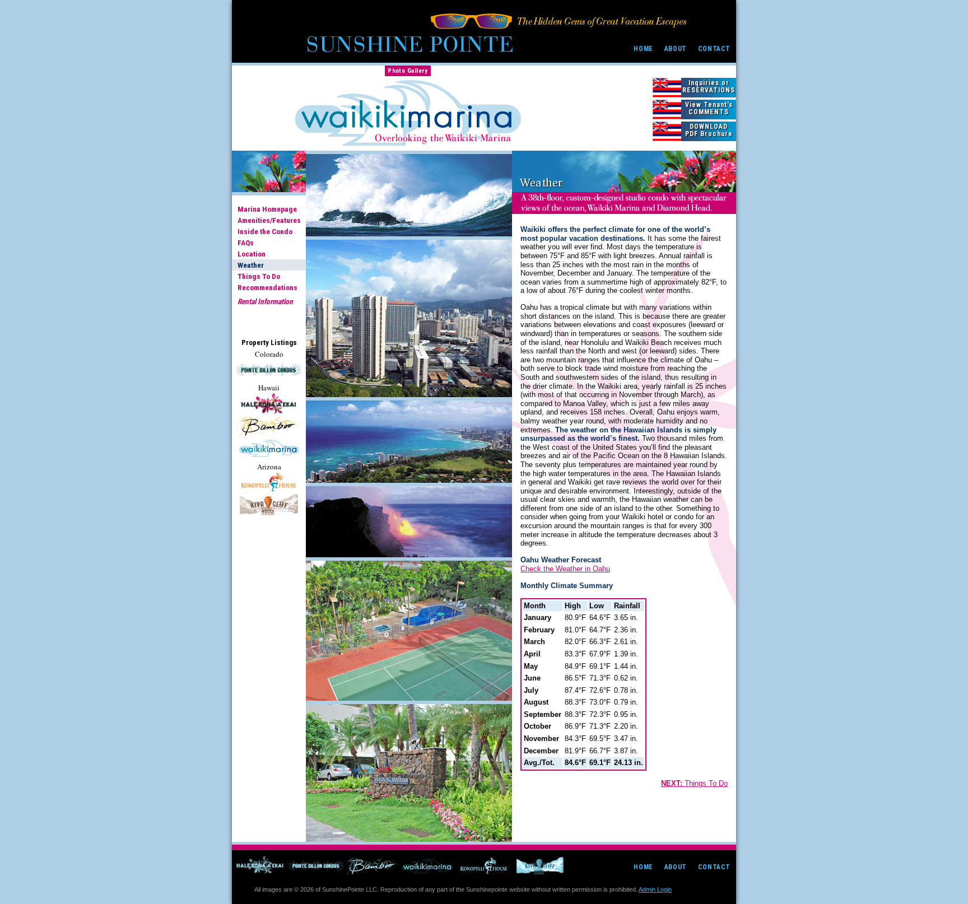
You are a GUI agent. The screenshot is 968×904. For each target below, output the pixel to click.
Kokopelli (268, 482)
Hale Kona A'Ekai (260, 865)
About (675, 49)
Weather (251, 264)
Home (643, 49)
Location (252, 253)
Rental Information (265, 301)
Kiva (268, 504)
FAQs (246, 242)
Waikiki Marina (428, 865)
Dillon (268, 369)
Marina (268, 448)
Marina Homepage (267, 208)
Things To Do (259, 276)
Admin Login (655, 889)
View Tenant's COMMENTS (709, 108)
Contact (714, 49)
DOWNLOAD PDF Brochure (709, 130)
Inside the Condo (265, 231)
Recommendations (267, 287)
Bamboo (268, 426)
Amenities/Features (269, 220)
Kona (268, 404)
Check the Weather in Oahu (565, 569)
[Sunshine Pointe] (409, 36)
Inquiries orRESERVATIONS (708, 86)
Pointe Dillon (316, 865)
